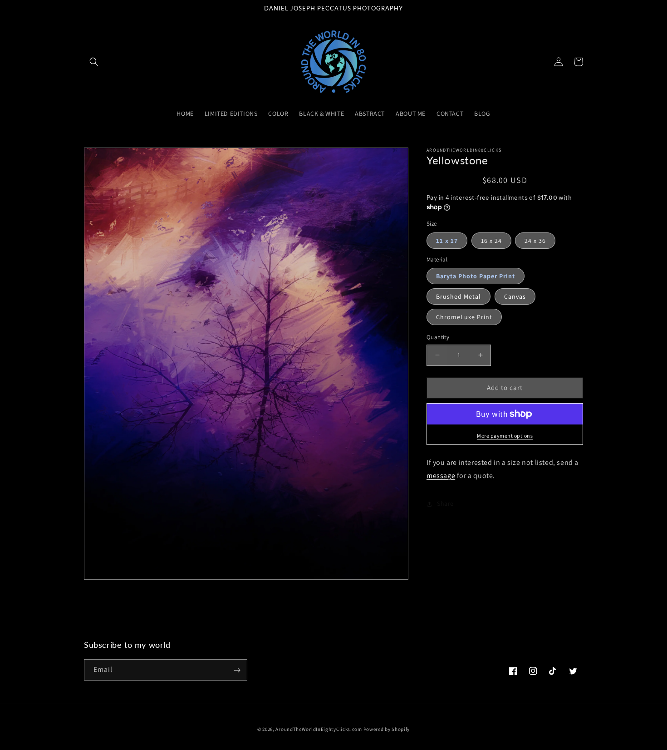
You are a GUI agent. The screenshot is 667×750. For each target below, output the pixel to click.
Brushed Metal (458, 296)
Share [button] (445, 503)
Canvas (515, 296)
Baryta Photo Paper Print (475, 276)
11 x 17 (447, 241)
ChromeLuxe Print (464, 317)
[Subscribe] (237, 670)
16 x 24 (491, 241)
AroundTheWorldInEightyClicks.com (318, 729)
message (441, 475)
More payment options (505, 435)
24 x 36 (535, 241)
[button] (94, 62)
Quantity (438, 337)
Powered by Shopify (386, 729)
